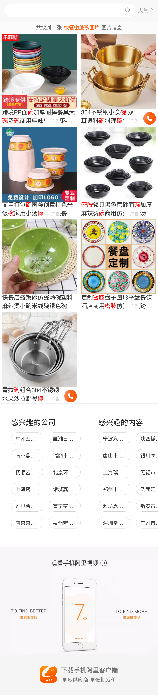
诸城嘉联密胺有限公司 (78, 489)
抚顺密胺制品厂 (33, 472)
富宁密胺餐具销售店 (76, 505)
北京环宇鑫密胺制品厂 (78, 472)
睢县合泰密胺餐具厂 (38, 505)
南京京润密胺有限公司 (40, 522)
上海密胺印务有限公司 (40, 489)
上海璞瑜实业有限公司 (128, 472)
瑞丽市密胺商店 (70, 455)
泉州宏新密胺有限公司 (78, 522)
